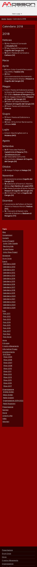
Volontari (5, 422)
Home (3, 19)
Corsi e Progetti (8, 241)
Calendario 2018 (9, 290)
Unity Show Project (10, 252)
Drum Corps (7, 258)
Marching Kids (8, 246)
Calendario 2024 (9, 308)
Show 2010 (7, 368)
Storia (4, 413)
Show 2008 (7, 366)
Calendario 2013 (9, 275)
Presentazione (7, 407)
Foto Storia (7, 337)
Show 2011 (7, 371)
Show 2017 (7, 386)
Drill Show (6, 354)
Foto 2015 (6, 325)
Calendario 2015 (9, 281)
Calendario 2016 (9, 284)
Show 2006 (7, 360)
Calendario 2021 (9, 299)
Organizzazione (8, 389)
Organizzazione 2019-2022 (13, 401)
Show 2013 (7, 377)
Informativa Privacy (9, 349)
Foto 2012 (7, 316)
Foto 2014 (7, 322)
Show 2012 (7, 374)
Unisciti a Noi (7, 416)
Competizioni (7, 235)
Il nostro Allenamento (10, 346)
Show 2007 (7, 363)
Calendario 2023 (9, 305)
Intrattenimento (8, 352)
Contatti (5, 238)
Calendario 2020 (9, 296)
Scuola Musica (8, 249)
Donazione (6, 256)
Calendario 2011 (9, 270)
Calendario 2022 (9, 302)
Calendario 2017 (9, 287)
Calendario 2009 (9, 264)
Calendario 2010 (9, 267)
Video (4, 419)
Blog (4, 232)
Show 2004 (7, 357)
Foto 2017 (7, 331)
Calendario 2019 (9, 293)
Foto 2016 (6, 328)
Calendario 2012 (9, 273)
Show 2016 (7, 383)
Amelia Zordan (8, 392)
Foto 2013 (7, 319)
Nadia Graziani (8, 398)
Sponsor (5, 410)
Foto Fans (6, 334)
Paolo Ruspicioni (9, 403)
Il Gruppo (5, 343)
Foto (4, 311)
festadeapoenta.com (12, 154)
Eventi (9, 19)
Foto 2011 (6, 313)
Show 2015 (7, 380)
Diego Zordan (8, 395)
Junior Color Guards (10, 243)
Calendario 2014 (9, 278)
